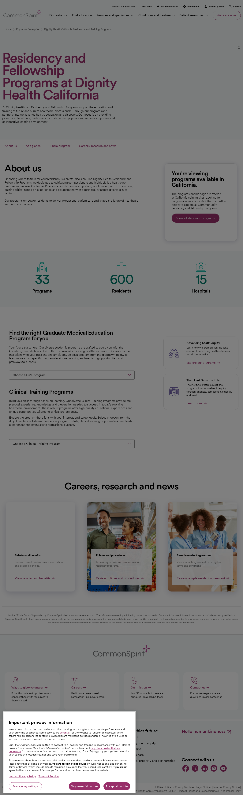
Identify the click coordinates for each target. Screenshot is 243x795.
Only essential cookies (84, 786)
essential (65, 732)
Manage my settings (25, 786)
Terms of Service (49, 776)
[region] (69, 752)
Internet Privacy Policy (22, 776)
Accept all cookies (117, 786)
